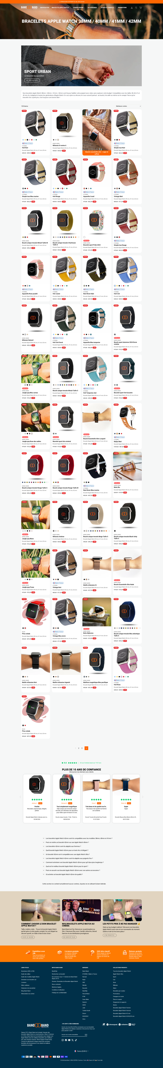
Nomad (84, 977)
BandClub (54, 971)
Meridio (84, 985)
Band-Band (85, 971)
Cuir (114, 979)
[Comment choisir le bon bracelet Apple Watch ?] (40, 910)
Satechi (84, 1002)
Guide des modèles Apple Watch (30, 977)
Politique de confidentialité (59, 992)
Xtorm (84, 1013)
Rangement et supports (119, 1002)
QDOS (84, 1005)
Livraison (23, 982)
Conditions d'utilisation (58, 990)
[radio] (23, 140)
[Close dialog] (159, 1039)
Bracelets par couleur (119, 991)
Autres (115, 1005)
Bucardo (84, 988)
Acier (114, 982)
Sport (114, 977)
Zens (83, 1019)
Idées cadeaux (25, 985)
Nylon (114, 988)
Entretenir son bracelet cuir (28, 979)
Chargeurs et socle (118, 996)
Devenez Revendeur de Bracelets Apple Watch (65, 981)
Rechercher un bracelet (58, 974)
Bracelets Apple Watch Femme (122, 1008)
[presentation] (78, 237)
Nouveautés (44, 7)
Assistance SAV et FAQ (27, 971)
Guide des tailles (25, 974)
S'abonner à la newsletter (28, 988)
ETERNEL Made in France (89, 974)
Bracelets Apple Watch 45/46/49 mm (123, 1016)
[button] (21, 797)
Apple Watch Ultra (118, 974)
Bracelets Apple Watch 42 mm (121, 1013)
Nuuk (83, 979)
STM (83, 996)
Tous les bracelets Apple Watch (122, 971)
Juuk (83, 1008)
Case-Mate (85, 999)
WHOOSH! (85, 1016)
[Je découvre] (81, 65)
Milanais (115, 985)
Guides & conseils (107, 7)
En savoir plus (69, 937)
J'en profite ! (109, 935)
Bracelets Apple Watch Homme (122, 1010)
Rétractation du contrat (27, 993)
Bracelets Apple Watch (60, 7)
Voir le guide (27, 937)
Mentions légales (56, 987)
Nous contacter (56, 984)
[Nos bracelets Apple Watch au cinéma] (81, 910)
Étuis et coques (117, 999)
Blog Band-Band (25, 991)
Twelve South (86, 1010)
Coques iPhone (78, 7)
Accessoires (92, 7)
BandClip (84, 991)
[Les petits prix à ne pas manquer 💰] (122, 910)
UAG (83, 982)
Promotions (122, 7)
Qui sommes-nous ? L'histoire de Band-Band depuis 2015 (64, 977)
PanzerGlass (86, 993)
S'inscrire (144, 1061)
